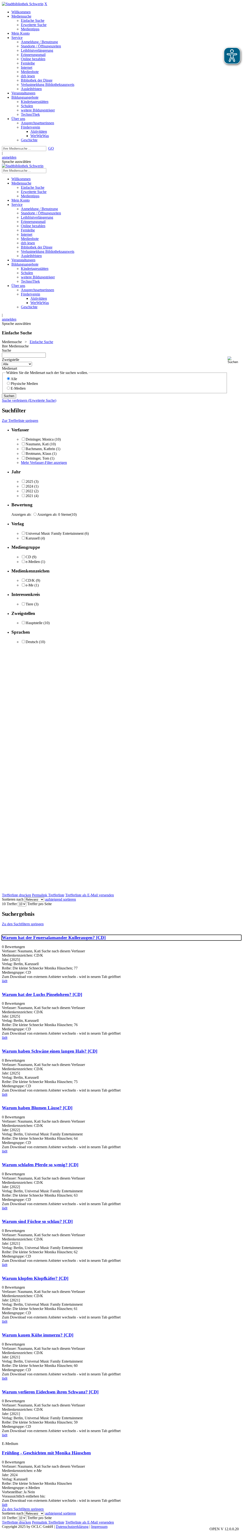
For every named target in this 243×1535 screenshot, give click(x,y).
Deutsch (32, 642)
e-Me (29, 585)
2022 (29, 491)
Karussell (33, 538)
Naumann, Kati (37, 444)
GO (51, 148)
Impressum (99, 1527)
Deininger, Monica (40, 439)
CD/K (30, 580)
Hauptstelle (34, 623)
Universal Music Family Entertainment (55, 533)
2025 (29, 481)
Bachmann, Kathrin (40, 449)
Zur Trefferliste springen (20, 421)
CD (28, 557)
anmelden (9, 157)
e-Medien (33, 562)
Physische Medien (24, 384)
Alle (14, 379)
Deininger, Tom (37, 458)
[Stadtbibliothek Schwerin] (22, 4)
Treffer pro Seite (39, 904)
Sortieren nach (12, 899)
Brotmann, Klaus (38, 454)
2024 (29, 486)
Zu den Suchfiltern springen (23, 924)
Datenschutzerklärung (72, 1527)
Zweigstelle (10, 360)
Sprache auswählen (16, 162)
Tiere (29, 604)
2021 (29, 496)
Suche (6, 350)
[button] (234, 360)
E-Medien (18, 388)
